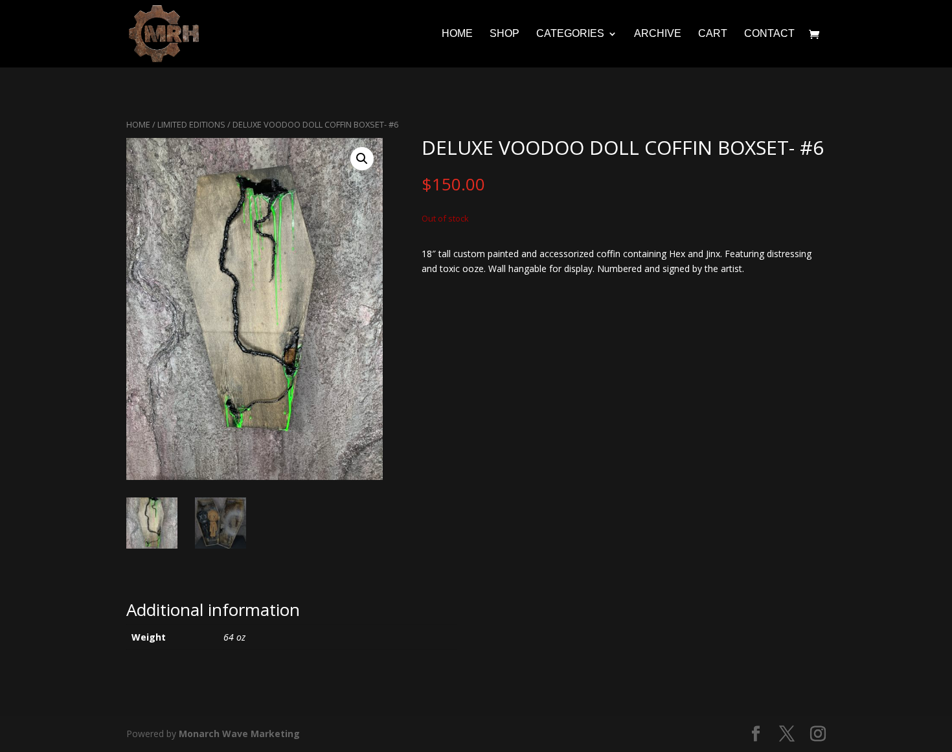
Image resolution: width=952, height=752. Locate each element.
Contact (769, 34)
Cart (712, 34)
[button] (362, 158)
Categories (570, 34)
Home (457, 34)
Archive (657, 34)
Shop (504, 34)
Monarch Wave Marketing (239, 733)
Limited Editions (191, 124)
